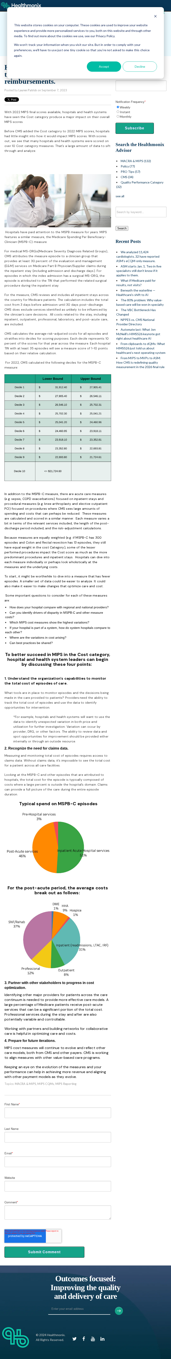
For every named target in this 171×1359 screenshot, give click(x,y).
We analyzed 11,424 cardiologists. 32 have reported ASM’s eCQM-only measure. (137, 256)
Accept (104, 66)
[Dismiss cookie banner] (155, 17)
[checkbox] (141, 112)
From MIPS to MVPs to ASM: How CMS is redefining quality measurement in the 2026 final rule (140, 362)
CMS (127, 177)
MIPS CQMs (45, 1084)
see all (120, 196)
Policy (128, 166)
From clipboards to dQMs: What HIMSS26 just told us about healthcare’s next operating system (140, 348)
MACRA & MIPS (25, 1084)
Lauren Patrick (27, 90)
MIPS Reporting (66, 1084)
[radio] (141, 107)
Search (121, 228)
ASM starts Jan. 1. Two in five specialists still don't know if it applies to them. (138, 270)
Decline (140, 66)
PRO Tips (130, 171)
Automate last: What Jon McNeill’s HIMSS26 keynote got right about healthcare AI (138, 334)
